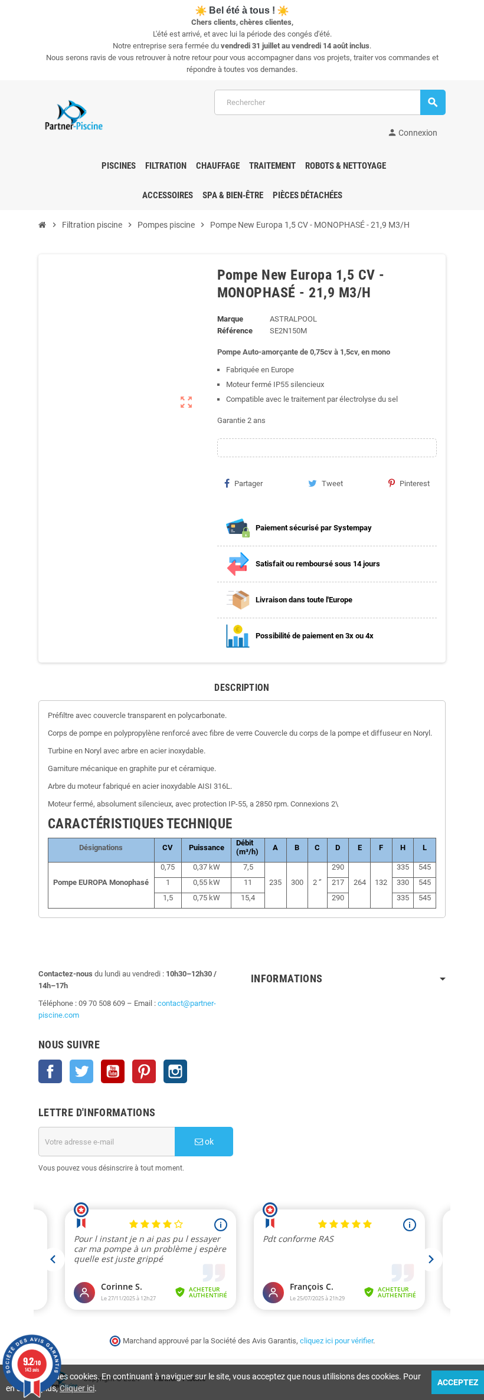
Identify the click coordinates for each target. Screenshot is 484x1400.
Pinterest (415, 483)
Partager (248, 483)
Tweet (332, 483)
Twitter (81, 1071)
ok (208, 1141)
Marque (230, 318)
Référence (235, 330)
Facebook (50, 1071)
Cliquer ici (77, 1388)
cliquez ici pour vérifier (336, 1340)
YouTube (113, 1071)
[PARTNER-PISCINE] (73, 115)
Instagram (175, 1071)
